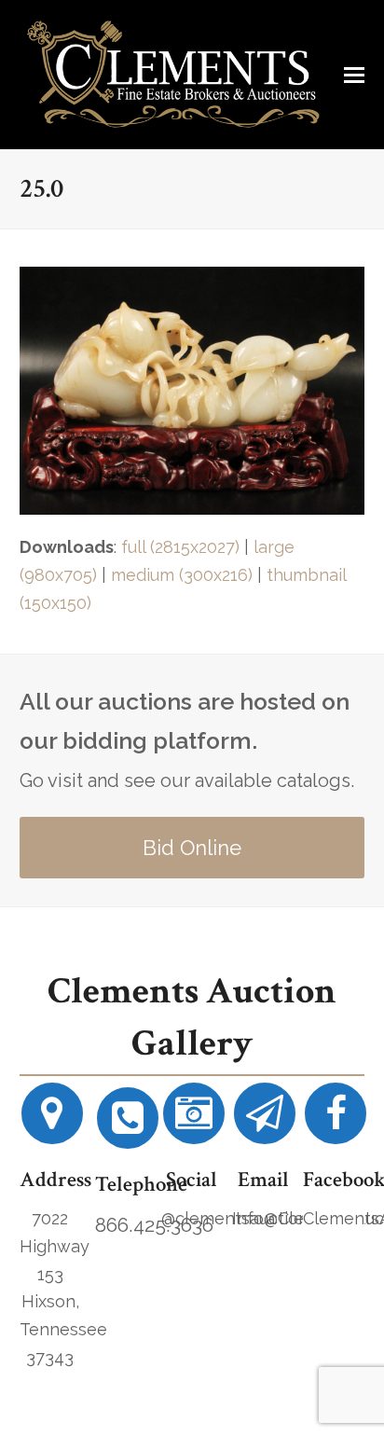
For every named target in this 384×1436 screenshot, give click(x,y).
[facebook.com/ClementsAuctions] (335, 1120)
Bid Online (192, 847)
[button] (354, 75)
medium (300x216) (182, 575)
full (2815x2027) (180, 547)
